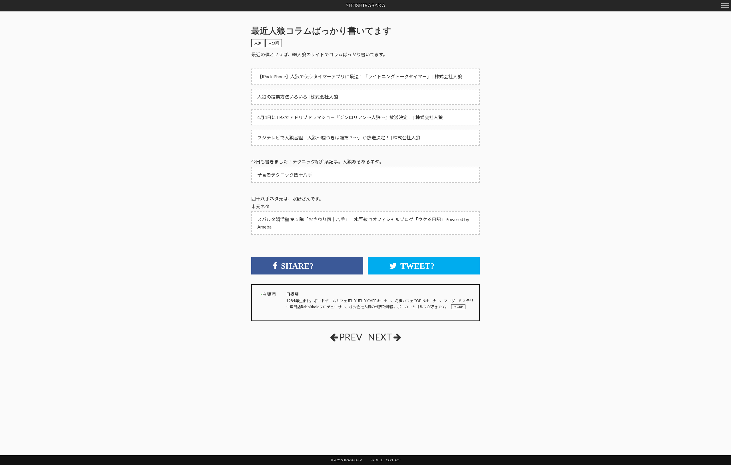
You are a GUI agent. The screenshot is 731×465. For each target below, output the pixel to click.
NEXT (380, 336)
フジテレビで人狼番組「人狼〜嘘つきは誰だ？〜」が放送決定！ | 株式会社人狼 (338, 137)
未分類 (273, 43)
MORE (458, 306)
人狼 (257, 43)
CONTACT (393, 460)
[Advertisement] (294, 389)
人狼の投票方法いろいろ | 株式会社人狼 (297, 96)
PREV (350, 336)
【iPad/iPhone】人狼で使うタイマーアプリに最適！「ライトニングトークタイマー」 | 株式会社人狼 (359, 76)
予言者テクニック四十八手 (284, 174)
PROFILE (377, 460)
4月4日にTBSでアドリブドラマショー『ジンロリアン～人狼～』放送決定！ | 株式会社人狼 (350, 117)
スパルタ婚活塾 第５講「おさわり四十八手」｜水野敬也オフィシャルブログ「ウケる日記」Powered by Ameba (363, 223)
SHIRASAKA (365, 5)
